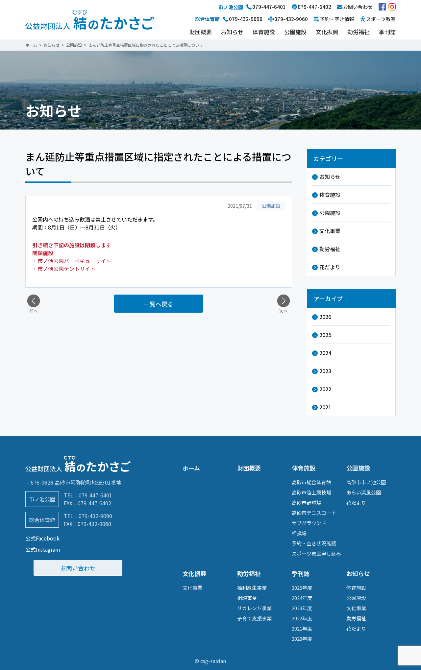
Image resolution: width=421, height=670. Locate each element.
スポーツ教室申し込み (316, 553)
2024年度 (302, 597)
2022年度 (302, 618)
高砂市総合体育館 (311, 482)
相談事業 (247, 597)
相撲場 (299, 533)
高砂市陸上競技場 (311, 492)
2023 (325, 371)
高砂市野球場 (306, 502)
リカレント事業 (254, 608)
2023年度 (302, 608)
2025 (325, 335)
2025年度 (302, 587)
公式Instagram (42, 549)
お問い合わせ (78, 567)
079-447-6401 (95, 495)
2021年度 (302, 628)
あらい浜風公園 (363, 492)
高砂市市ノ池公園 (366, 482)
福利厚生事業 (252, 587)
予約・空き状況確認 (314, 543)
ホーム (191, 468)
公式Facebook (42, 538)
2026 (325, 317)
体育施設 (264, 32)
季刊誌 (387, 32)
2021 (325, 407)
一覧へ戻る (158, 303)
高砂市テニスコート (314, 512)
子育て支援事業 (254, 618)
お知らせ (232, 32)
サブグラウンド (309, 522)
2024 (325, 353)
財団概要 (200, 32)
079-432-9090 (95, 516)
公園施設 (295, 32)
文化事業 (329, 231)
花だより (329, 267)
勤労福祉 (358, 32)
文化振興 (327, 32)
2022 (325, 389)
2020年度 (302, 638)
